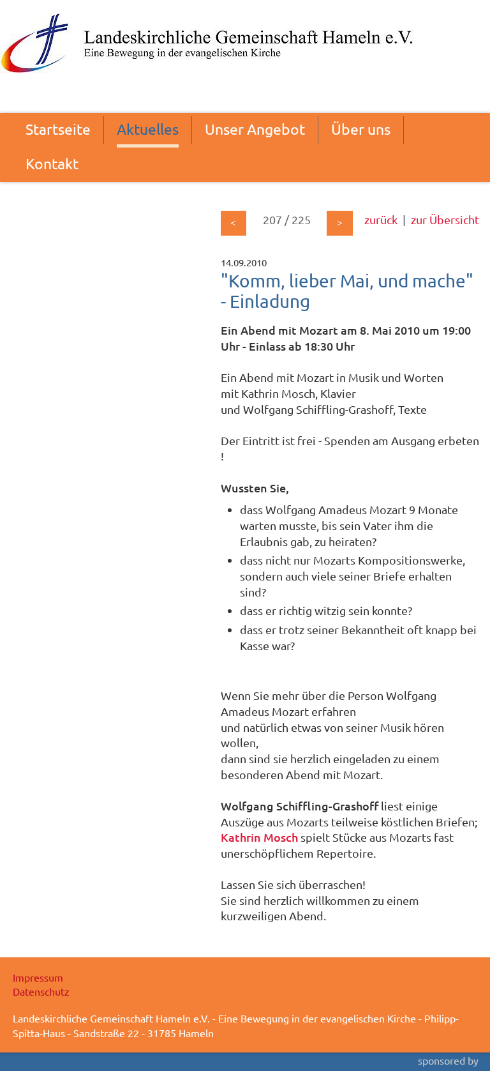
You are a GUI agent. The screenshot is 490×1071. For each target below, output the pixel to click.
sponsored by (448, 1060)
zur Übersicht (445, 219)
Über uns (360, 128)
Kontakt (52, 163)
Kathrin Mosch (259, 837)
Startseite (58, 128)
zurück (380, 219)
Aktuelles (148, 128)
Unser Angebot (255, 128)
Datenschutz (41, 991)
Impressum (38, 977)
